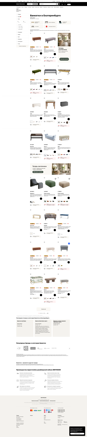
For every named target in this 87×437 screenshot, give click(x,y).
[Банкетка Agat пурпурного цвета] (64, 154)
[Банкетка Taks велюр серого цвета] (37, 122)
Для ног (40, 354)
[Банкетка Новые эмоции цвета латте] (50, 201)
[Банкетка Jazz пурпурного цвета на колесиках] (34, 89)
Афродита (32, 193)
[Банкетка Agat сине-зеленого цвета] (67, 154)
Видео (45, 417)
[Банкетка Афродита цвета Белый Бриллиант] (34, 202)
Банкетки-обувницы (52, 22)
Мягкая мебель (56, 7)
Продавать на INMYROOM (20, 423)
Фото (31, 1)
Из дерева (37, 354)
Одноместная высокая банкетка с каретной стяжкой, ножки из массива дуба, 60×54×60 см (50, 115)
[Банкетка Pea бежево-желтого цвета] (59, 89)
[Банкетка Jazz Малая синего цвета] (53, 57)
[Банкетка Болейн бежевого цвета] (37, 57)
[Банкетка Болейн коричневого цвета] (31, 266)
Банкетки (31, 30)
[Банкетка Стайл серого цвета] (59, 266)
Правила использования (35, 400)
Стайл (59, 257)
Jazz (45, 48)
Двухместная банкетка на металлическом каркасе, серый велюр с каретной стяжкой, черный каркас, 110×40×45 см (50, 83)
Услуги (24, 1)
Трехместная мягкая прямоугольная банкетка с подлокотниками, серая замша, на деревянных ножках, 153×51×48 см (49, 148)
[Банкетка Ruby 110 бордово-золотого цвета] (48, 90)
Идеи (45, 415)
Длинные (43, 354)
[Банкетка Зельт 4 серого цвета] (45, 155)
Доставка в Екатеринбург (19, 416)
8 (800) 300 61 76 (61, 411)
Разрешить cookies (77, 433)
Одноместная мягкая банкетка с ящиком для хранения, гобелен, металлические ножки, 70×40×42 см (50, 227)
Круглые (24, 354)
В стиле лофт (41, 355)
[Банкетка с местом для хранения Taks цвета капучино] (34, 122)
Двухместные (34, 354)
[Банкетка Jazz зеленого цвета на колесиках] (31, 89)
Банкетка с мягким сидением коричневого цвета (59, 322)
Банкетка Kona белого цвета (41, 321)
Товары (21, 1)
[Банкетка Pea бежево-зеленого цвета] (67, 89)
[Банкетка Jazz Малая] (45, 57)
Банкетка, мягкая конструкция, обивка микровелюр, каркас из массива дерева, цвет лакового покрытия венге (64, 259)
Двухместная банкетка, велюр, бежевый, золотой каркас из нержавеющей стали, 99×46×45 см (35, 227)
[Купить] (41, 53)
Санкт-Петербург (20, 364)
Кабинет (41, 7)
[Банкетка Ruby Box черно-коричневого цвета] (31, 154)
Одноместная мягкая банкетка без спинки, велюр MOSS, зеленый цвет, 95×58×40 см (49, 195)
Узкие (27, 354)
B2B (36, 1)
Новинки (17, 427)
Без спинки (66, 30)
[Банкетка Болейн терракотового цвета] (31, 57)
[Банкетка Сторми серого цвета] (50, 266)
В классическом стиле (36, 355)
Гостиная (29, 7)
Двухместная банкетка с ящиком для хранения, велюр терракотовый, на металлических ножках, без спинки (36, 259)
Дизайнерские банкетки (37, 22)
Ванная (33, 7)
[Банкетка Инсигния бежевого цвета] (31, 233)
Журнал (28, 1)
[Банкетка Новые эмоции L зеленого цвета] (67, 201)
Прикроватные (52, 30)
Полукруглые (31, 355)
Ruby (45, 81)
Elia (44, 113)
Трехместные (21, 354)
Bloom (45, 289)
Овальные (52, 355)
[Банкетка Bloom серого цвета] (53, 298)
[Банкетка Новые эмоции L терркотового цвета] (64, 201)
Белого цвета (49, 355)
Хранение (61, 7)
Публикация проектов (47, 419)
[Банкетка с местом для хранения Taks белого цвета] (31, 122)
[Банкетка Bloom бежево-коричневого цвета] (45, 298)
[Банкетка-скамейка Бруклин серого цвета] (61, 234)
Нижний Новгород (37, 364)
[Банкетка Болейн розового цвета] (34, 266)
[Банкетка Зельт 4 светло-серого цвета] (50, 155)
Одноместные (56, 355)
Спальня (25, 7)
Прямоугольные (63, 354)
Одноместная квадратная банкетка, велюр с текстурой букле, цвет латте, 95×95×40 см (64, 195)
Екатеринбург (58, 1)
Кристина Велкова (38, 323)
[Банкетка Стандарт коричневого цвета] (64, 122)
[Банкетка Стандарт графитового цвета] (59, 122)
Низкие (66, 355)
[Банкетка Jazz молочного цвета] (48, 57)
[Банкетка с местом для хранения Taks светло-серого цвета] (39, 122)
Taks (31, 113)
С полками (55, 30)
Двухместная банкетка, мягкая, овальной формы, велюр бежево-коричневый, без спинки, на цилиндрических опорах (49, 291)
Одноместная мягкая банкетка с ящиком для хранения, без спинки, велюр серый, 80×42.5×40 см (64, 291)
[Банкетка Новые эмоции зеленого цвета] (45, 201)
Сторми (45, 257)
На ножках (17, 354)
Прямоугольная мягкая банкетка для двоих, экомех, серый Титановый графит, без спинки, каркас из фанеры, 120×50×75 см (36, 195)
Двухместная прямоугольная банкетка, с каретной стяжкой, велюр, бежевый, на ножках (64, 148)
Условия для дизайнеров (19, 424)
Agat (59, 146)
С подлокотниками (58, 354)
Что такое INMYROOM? (61, 416)
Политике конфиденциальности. (76, 430)
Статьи (45, 416)
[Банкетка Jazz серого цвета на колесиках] (39, 89)
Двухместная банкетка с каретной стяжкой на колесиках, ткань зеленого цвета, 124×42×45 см (36, 83)
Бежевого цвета (26, 355)
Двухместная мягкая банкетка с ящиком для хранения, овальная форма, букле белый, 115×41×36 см (36, 115)
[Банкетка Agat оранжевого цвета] (61, 154)
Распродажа (19, 7)
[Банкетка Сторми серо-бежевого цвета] (45, 266)
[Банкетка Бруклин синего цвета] (59, 234)
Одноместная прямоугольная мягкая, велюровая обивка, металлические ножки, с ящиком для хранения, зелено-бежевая (36, 291)
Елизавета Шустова (56, 323)
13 (47, 313)
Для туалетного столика (61, 355)
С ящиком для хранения (65, 22)
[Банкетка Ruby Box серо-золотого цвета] (34, 154)
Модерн (45, 225)
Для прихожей (44, 30)
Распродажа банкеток (52, 26)
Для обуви (48, 30)
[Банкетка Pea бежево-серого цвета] (61, 89)
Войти (69, 4)
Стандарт (60, 113)
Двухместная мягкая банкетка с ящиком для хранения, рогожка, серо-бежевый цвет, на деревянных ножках (50, 259)
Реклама (59, 417)
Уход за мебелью (18, 419)
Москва (17, 364)
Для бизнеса (18, 425)
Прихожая (45, 7)
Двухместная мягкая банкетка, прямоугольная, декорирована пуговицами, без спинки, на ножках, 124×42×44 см (49, 50)
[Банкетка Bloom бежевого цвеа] (48, 298)
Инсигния (32, 225)
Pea (58, 81)
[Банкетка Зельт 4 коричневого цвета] (48, 155)
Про (33, 1)
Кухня (23, 7)
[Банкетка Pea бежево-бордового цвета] (64, 89)
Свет (52, 7)
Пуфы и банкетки (21, 356)
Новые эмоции (47, 193)
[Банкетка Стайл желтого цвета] (61, 266)
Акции (17, 426)
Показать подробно (60, 412)
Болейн (31, 48)
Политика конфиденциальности (44, 400)
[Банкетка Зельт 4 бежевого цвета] (53, 155)
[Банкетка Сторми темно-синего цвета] (53, 266)
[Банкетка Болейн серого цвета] (34, 57)
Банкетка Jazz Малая (21, 321)
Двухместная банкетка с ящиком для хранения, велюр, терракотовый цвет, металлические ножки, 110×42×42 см (36, 50)
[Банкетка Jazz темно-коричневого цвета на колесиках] (37, 89)
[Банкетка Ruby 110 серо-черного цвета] (45, 90)
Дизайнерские (30, 354)
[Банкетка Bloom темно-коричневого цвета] (50, 298)
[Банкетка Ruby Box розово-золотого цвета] (39, 154)
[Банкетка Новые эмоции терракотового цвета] (48, 201)
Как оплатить (18, 417)
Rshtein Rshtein (19, 323)
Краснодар (33, 364)
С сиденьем (40, 30)
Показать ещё (43, 309)
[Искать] (58, 4)
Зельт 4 (45, 146)
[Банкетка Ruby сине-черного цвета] (50, 90)
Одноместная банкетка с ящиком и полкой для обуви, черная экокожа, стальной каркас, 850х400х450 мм (35, 148)
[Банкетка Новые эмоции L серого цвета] (61, 201)
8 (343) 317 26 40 (68, 1)
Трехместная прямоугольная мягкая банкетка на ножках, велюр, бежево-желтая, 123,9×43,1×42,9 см (63, 83)
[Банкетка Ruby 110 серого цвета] (53, 90)
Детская (49, 7)
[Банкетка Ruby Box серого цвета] (37, 154)
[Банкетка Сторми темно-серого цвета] (48, 266)
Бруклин (59, 225)
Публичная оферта (52, 400)
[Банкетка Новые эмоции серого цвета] (53, 201)
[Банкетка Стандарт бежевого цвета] (61, 122)
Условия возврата (18, 418)
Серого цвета (53, 354)
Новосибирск (29, 364)
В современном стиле (48, 354)
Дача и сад (37, 7)
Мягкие (37, 30)
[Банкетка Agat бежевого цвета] (59, 154)
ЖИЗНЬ (45, 423)
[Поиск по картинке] (56, 4)
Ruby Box (32, 146)
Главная (17, 1)
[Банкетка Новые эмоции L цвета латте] (59, 201)
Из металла (44, 355)
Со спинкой (36, 26)
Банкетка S (32, 289)
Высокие (22, 355)
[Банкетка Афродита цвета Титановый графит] (31, 202)
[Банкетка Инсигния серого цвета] (34, 233)
